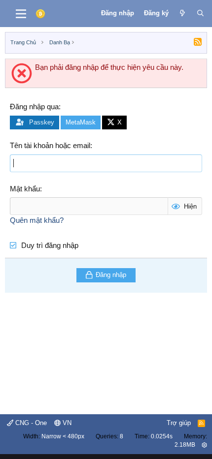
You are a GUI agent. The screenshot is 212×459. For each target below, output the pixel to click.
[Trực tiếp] (183, 13)
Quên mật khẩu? (37, 220)
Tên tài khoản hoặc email (50, 145)
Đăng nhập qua (34, 106)
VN (66, 423)
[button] (204, 445)
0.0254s (162, 436)
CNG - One (30, 423)
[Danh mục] (21, 14)
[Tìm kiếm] (200, 13)
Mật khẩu (25, 188)
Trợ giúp (179, 423)
